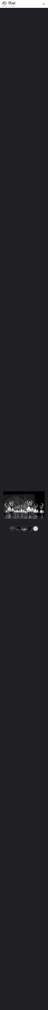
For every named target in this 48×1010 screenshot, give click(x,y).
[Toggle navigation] (43, 4)
